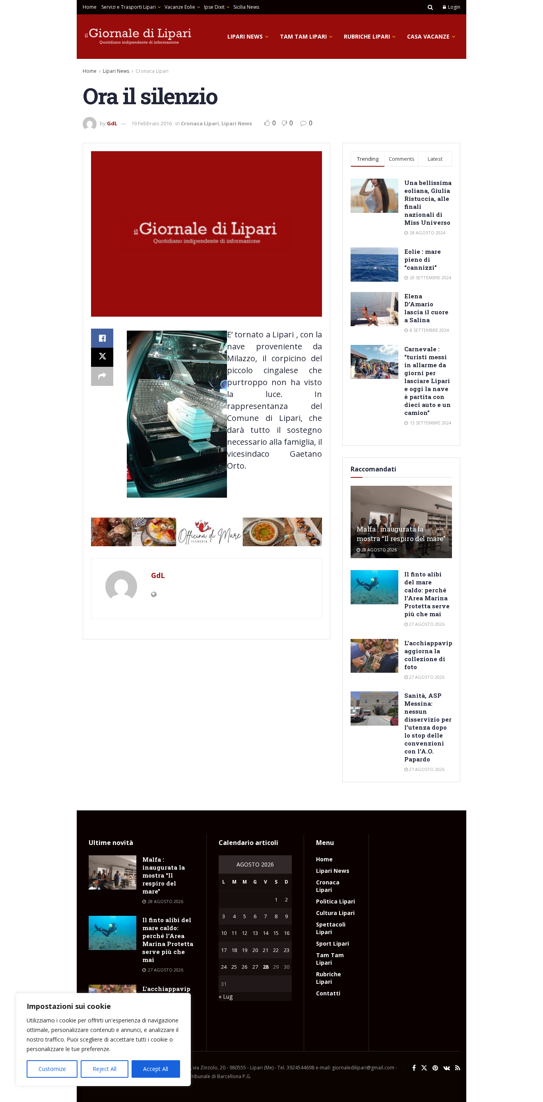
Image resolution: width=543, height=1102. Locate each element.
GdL (112, 123)
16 (286, 933)
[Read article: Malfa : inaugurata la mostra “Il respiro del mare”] (112, 872)
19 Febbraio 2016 (151, 123)
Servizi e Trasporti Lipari (128, 7)
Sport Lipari (332, 943)
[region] (103, 1039)
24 (224, 966)
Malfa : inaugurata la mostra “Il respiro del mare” (401, 533)
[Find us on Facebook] (414, 1068)
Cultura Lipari (335, 913)
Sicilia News (246, 7)
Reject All (104, 1069)
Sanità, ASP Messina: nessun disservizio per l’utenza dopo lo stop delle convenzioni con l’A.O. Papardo (428, 727)
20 (255, 950)
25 (234, 966)
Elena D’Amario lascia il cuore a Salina (426, 308)
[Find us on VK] (446, 1068)
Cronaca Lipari (152, 71)
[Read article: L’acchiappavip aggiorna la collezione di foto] (374, 656)
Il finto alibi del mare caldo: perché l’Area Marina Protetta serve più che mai (427, 594)
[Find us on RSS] (457, 1068)
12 (244, 933)
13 (255, 933)
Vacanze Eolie (180, 7)
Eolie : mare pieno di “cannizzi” (422, 259)
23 (286, 950)
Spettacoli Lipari (330, 928)
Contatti (328, 993)
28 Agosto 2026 (378, 550)
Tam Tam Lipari (303, 36)
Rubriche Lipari (367, 36)
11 (234, 933)
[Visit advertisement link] (206, 532)
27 (255, 966)
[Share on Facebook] (102, 338)
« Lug (226, 996)
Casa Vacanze (428, 36)
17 (224, 950)
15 (276, 933)
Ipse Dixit (214, 7)
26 (244, 966)
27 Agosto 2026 (426, 624)
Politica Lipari (335, 901)
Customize (52, 1069)
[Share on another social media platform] (102, 376)
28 (265, 966)
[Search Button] (430, 7)
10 (224, 933)
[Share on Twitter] (102, 357)
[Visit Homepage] (138, 37)
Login (453, 7)
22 (276, 950)
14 (265, 933)
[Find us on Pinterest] (435, 1068)
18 (234, 950)
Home (90, 7)
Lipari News (245, 36)
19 (244, 950)
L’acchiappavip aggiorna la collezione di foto (428, 655)
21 (265, 950)
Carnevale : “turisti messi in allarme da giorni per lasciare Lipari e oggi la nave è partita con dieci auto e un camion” (427, 381)
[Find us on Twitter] (424, 1068)
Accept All (155, 1069)
